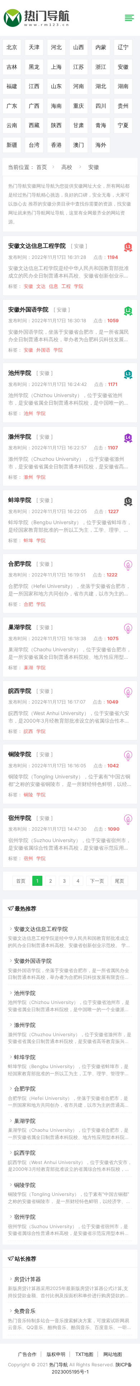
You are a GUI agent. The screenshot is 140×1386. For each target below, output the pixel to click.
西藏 (34, 125)
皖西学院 (19, 690)
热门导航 (58, 1364)
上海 (56, 66)
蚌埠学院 (19, 499)
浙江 (100, 66)
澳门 (78, 144)
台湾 (34, 144)
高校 (66, 167)
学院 (78, 286)
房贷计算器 (27, 1279)
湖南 (123, 86)
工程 (66, 286)
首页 (41, 167)
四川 (100, 105)
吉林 (11, 66)
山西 (78, 47)
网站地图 (112, 1354)
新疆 (11, 144)
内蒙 (100, 47)
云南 (11, 125)
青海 (100, 125)
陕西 (56, 125)
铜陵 (28, 794)
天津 (34, 47)
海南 (56, 105)
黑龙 (34, 66)
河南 (78, 86)
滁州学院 (19, 436)
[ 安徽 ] (79, 246)
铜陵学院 (19, 754)
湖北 (100, 86)
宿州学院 (19, 817)
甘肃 (78, 125)
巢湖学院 (19, 627)
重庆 (78, 105)
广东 (11, 105)
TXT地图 (84, 1354)
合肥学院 (19, 563)
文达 (41, 286)
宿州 (28, 858)
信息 (53, 286)
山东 (56, 86)
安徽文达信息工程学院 (37, 245)
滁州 (28, 477)
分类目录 (61, 204)
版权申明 (56, 1354)
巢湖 (28, 667)
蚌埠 (28, 540)
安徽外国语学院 (28, 309)
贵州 (123, 105)
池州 (28, 413)
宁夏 (123, 125)
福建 (11, 86)
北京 (11, 47)
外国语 (43, 350)
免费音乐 (25, 1311)
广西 (34, 105)
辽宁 (123, 47)
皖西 (28, 731)
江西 (34, 86)
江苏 (78, 66)
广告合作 (27, 1354)
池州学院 (19, 372)
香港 (56, 144)
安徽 (123, 66)
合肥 (28, 604)
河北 (56, 47)
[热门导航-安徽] (38, 26)
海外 (100, 144)
